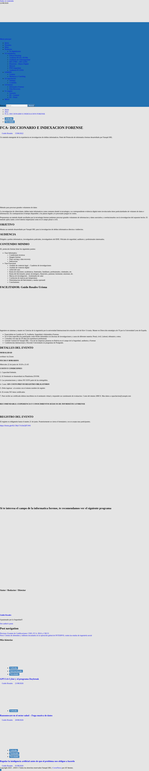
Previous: (24, 633)
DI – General (14, 95)
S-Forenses (9, 85)
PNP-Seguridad (15, 68)
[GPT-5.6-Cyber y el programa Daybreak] (22, 663)
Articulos (9, 119)
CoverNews (57, 768)
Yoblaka (12, 81)
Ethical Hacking (15, 55)
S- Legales (8, 91)
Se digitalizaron (15, 51)
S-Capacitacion (10, 78)
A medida (12, 83)
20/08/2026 (19, 720)
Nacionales (14, 753)
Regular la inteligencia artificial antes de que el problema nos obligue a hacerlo (37, 761)
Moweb (12, 66)
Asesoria (12, 93)
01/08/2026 (19, 766)
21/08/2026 (19, 683)
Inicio (7, 43)
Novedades (9, 122)
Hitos (7, 47)
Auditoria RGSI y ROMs (18, 58)
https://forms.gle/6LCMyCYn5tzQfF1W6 (15, 426)
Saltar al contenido (7, 1)
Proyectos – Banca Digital (19, 64)
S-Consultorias (10, 53)
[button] (6, 39)
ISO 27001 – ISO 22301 (18, 62)
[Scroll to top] (0, 770)
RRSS (7, 99)
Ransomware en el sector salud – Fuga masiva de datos (26, 715)
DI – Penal (13, 97)
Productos (8, 49)
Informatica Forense (16, 87)
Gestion (12, 74)
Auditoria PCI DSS (16, 70)
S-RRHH (8, 72)
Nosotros (8, 45)
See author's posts (6, 624)
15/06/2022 (19, 133)
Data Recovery (14, 89)
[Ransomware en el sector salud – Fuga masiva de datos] (22, 706)
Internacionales (16, 671)
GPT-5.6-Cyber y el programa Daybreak (19, 679)
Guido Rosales (7, 133)
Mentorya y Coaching (17, 76)
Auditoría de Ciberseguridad (19, 60)
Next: (46, 635)
